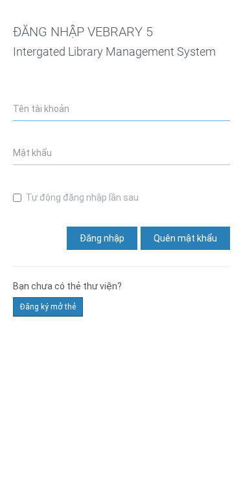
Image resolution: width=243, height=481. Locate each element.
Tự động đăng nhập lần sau (82, 197)
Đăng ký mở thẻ (48, 306)
